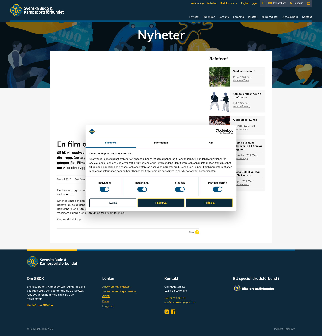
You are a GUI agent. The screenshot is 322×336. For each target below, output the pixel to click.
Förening (238, 17)
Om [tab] (211, 142)
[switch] (142, 189)
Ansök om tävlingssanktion (119, 291)
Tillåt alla (209, 202)
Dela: (191, 232)
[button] (277, 3)
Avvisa (113, 202)
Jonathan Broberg (241, 106)
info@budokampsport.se (179, 302)
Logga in (107, 306)
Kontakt (307, 17)
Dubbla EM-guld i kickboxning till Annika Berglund (247, 146)
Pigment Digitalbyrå (284, 329)
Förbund (224, 17)
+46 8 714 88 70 (174, 298)
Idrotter (252, 17)
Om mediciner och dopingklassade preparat (84, 201)
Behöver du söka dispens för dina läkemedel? (85, 205)
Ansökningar (290, 17)
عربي (254, 3)
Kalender (209, 17)
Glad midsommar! (244, 71)
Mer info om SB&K (38, 305)
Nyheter (194, 17)
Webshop (211, 3)
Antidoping (197, 3)
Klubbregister (269, 17)
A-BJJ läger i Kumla (245, 120)
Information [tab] (161, 142)
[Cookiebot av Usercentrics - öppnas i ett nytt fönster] (218, 131)
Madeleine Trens (241, 80)
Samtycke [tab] (111, 142)
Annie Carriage (240, 129)
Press (105, 301)
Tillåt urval (161, 202)
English (245, 3)
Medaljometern (228, 3)
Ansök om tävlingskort (116, 287)
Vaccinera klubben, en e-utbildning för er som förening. (91, 213)
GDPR (106, 296)
